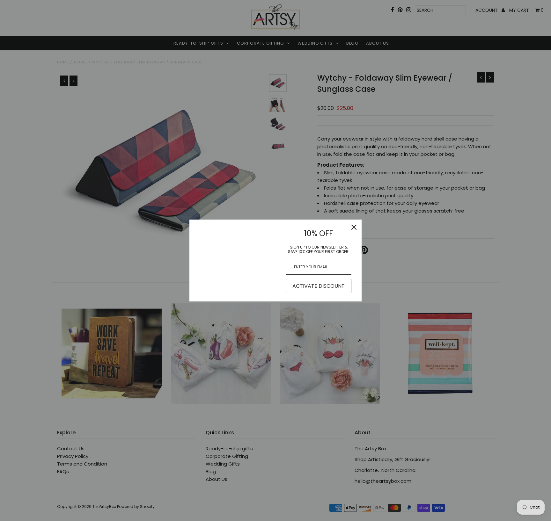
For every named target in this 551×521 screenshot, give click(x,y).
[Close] (354, 227)
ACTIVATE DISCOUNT (318, 286)
